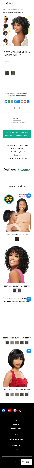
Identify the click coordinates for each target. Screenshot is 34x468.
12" (6, 64)
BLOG (16, 449)
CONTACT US (16, 445)
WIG (9, 9)
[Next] (29, 31)
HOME (16, 420)
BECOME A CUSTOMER (16, 439)
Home (4, 9)
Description (17, 118)
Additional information (17, 123)
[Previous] (9, 31)
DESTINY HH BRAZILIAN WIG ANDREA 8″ (17, 338)
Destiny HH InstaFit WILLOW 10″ (17, 235)
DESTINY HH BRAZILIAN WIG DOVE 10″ (17, 390)
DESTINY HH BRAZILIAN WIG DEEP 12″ (17, 286)
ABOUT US (16, 424)
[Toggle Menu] (22, 5)
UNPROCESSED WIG (17, 9)
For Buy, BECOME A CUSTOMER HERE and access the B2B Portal (17, 134)
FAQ (16, 434)
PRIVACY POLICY (16, 428)
